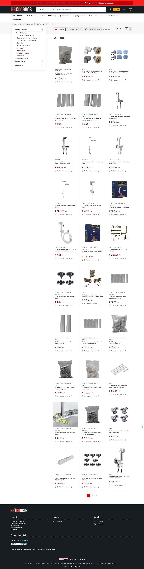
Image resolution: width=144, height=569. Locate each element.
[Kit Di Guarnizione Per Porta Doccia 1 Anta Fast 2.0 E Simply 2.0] (92, 100)
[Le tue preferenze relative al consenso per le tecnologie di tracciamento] (142, 427)
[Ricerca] (103, 7)
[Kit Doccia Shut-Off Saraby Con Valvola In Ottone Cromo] (119, 100)
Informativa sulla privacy (18, 523)
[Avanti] (121, 29)
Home (15, 24)
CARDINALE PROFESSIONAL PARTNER (63, 70)
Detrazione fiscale (17, 527)
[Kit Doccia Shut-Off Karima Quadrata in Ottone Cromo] (119, 145)
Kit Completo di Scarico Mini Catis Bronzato (118, 250)
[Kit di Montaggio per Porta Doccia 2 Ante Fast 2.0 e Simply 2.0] (92, 414)
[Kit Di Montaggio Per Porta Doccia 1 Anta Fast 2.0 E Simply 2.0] (65, 369)
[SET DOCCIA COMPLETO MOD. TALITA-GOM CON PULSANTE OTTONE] (119, 460)
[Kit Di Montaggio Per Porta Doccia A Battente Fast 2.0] (92, 369)
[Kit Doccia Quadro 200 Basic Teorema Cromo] (92, 145)
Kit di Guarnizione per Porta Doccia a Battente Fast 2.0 (65, 342)
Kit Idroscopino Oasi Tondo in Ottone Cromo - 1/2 (92, 206)
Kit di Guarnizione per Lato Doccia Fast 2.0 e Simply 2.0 (65, 119)
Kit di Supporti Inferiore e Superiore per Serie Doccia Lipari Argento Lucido (92, 295)
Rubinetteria (29, 24)
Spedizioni (81, 16)
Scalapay (82, 559)
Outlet (42, 16)
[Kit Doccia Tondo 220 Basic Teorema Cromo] (65, 189)
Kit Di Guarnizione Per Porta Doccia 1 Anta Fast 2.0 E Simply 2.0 (91, 119)
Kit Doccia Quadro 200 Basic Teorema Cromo (92, 162)
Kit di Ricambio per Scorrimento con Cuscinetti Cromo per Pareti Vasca (118, 72)
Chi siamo (32, 16)
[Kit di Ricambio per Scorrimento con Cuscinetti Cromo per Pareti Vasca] (119, 54)
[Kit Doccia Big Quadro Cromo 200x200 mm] (92, 233)
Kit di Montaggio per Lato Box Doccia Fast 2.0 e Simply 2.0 (119, 342)
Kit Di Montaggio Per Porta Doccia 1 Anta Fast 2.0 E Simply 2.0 (65, 388)
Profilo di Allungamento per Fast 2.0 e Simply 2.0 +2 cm (65, 479)
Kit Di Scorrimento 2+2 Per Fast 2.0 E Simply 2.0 (65, 297)
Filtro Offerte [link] (19, 65)
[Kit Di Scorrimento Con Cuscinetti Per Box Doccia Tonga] (119, 414)
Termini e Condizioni (111, 16)
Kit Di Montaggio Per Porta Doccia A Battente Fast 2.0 (91, 388)
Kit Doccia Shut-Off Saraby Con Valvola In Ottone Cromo (119, 117)
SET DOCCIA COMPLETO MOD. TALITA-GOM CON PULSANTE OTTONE (119, 477)
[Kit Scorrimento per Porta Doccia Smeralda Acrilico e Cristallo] (119, 369)
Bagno (22, 24)
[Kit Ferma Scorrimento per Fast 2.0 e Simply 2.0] (65, 414)
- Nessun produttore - (115, 114)
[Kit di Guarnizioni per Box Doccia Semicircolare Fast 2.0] (119, 278)
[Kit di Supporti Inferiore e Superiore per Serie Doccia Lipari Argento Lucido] (92, 278)
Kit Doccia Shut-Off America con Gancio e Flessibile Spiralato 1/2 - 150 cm (65, 250)
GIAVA (83, 69)
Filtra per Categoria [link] (21, 29)
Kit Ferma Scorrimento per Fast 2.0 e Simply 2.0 (65, 433)
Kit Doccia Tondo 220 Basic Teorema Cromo (65, 206)
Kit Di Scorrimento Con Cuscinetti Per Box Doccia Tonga (119, 431)
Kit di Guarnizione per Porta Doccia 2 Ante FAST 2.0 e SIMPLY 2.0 (92, 342)
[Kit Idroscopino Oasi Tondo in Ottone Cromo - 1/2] (92, 189)
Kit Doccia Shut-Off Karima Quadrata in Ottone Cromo (119, 162)
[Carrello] (124, 9)
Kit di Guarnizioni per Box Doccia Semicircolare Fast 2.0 (117, 297)
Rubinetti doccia (40, 24)
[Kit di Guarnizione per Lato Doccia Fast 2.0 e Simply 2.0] (65, 100)
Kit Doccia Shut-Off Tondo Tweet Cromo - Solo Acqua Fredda (63, 162)
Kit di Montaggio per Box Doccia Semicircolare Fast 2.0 (63, 73)
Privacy (53, 16)
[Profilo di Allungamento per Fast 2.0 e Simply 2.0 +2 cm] (65, 460)
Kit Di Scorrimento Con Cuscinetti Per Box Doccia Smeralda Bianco (92, 72)
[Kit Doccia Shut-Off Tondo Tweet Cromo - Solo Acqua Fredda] (65, 145)
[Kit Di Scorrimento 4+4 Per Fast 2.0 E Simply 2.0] (92, 460)
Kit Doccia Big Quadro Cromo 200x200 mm (92, 252)
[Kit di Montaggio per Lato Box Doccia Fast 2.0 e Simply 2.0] (119, 323)
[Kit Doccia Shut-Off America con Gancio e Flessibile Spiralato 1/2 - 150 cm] (65, 233)
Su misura (94, 16)
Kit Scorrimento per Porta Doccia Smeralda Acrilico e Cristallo (118, 386)
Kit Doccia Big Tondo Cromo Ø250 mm (119, 207)
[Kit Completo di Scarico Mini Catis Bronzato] (119, 233)
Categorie (18, 16)
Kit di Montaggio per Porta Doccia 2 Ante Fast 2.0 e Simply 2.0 (91, 433)
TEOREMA (85, 160)
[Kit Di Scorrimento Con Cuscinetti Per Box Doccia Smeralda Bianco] (92, 54)
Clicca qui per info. (106, 3)
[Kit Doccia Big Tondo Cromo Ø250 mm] (119, 189)
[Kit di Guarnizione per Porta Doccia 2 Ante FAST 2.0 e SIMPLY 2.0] (92, 323)
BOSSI (111, 474)
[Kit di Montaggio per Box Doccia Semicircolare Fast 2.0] (65, 54)
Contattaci (18, 19)
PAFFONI (57, 160)
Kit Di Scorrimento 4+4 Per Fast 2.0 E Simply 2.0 (92, 479)
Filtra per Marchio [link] (20, 61)
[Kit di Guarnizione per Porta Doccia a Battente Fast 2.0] (65, 323)
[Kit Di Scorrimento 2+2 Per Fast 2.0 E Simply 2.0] (65, 278)
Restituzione (66, 16)
